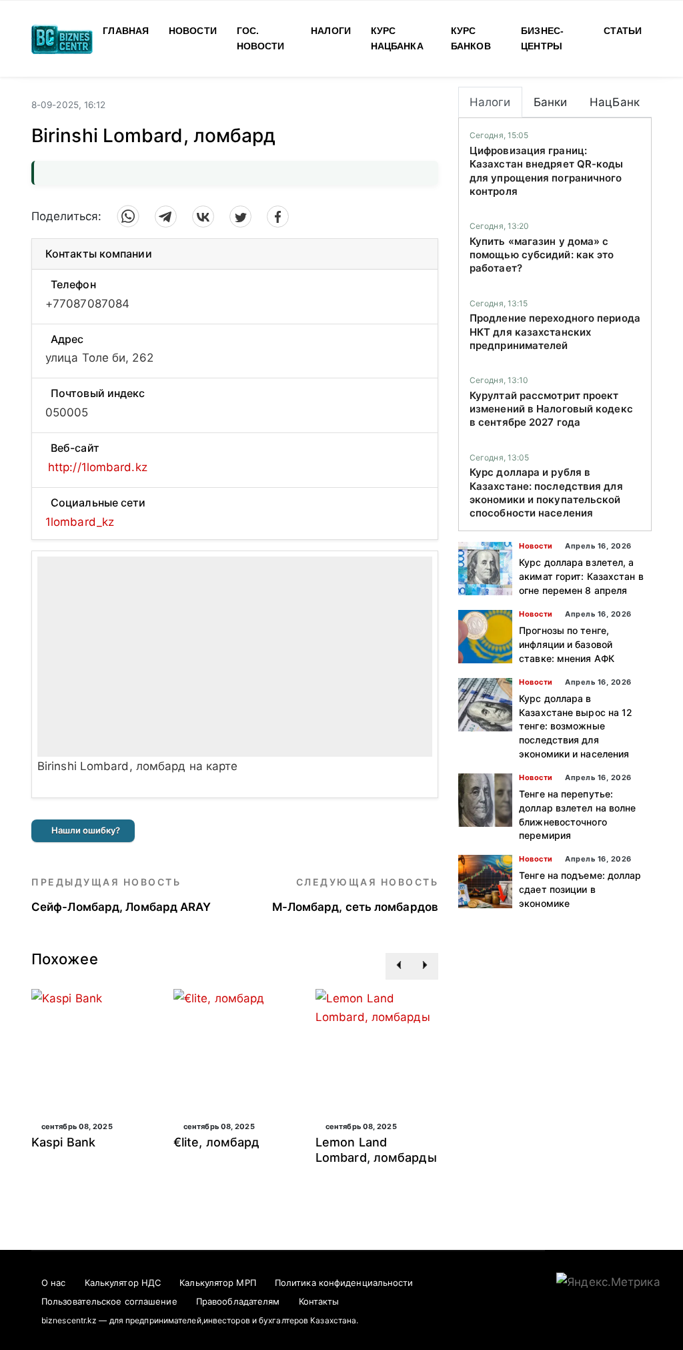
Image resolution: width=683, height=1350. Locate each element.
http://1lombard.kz (97, 467)
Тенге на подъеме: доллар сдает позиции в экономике (580, 889)
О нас (53, 1282)
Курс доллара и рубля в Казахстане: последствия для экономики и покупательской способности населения (546, 492)
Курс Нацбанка (397, 38)
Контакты (319, 1301)
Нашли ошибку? (85, 830)
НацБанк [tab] (615, 102)
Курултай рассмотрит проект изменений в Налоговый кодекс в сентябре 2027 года (551, 409)
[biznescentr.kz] (62, 37)
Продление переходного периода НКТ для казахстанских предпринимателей (555, 332)
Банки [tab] (551, 102)
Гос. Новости (261, 38)
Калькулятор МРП (217, 1282)
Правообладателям (238, 1301)
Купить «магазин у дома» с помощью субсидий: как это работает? (542, 255)
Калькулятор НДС (123, 1282)
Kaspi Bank (63, 1142)
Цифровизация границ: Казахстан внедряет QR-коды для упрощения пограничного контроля (547, 171)
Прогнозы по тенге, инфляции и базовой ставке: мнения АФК (566, 644)
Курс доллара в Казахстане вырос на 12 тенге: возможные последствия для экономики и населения (575, 726)
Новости (193, 30)
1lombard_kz (79, 522)
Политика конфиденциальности (344, 1282)
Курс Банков (471, 38)
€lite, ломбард (216, 1142)
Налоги (331, 30)
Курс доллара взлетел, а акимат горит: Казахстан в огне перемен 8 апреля (581, 576)
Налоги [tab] (490, 102)
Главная (126, 30)
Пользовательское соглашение (109, 1301)
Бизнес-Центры (542, 38)
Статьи (623, 30)
